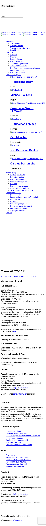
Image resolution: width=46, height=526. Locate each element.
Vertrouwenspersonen (19, 64)
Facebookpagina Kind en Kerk (18, 464)
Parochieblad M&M (17, 72)
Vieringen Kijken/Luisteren (20, 48)
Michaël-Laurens (21, 95)
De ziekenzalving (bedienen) (21, 206)
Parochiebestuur (16, 61)
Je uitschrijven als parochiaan (21, 190)
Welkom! (13, 55)
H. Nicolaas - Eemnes (14, 438)
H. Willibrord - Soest (14, 442)
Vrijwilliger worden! (17, 175)
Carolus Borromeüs (22, 163)
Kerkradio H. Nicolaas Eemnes (18, 460)
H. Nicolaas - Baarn (13, 431)
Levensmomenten (13, 193)
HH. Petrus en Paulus (24, 150)
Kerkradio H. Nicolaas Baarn (17, 457)
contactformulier (20, 394)
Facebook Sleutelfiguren (16, 462)
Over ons (9, 52)
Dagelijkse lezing (16, 50)
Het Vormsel (15, 199)
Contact (9, 213)
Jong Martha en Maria (18, 66)
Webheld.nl (17, 520)
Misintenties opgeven (18, 181)
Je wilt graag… (11, 172)
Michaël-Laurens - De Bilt (16, 433)
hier (14, 331)
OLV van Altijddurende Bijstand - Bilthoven (23, 436)
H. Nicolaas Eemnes (23, 124)
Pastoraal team (16, 59)
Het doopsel (15, 195)
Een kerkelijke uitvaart (18, 208)
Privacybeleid (11, 455)
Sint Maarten (18, 137)
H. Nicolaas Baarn (21, 81)
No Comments (31, 276)
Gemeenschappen (13, 75)
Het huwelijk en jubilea (18, 204)
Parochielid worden (17, 179)
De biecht (14, 202)
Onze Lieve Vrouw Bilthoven (21, 110)
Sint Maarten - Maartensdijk (17, 440)
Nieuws (13, 57)
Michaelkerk (6, 276)
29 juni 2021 (18, 276)
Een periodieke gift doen (19, 186)
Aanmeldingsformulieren (19, 188)
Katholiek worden (17, 177)
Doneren (13, 184)
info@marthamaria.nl (20, 387)
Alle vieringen (15, 43)
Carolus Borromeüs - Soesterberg (19, 445)
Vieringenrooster (16, 46)
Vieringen (9, 41)
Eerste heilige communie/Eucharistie (24, 197)
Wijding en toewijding (18, 211)
